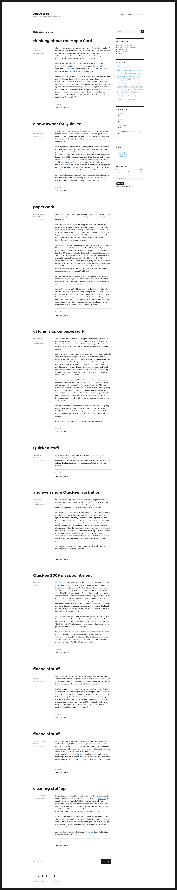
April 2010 (70, 341)
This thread (75, 458)
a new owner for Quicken (57, 124)
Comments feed (122, 155)
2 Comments (37, 136)
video (137, 96)
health (119, 83)
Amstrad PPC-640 (74, 819)
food (130, 76)
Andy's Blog (41, 13)
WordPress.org (122, 157)
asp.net (134, 67)
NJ (141, 86)
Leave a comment (38, 53)
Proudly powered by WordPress (51, 882)
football (135, 76)
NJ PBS (120, 53)
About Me (131, 14)
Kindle (137, 83)
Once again (102, 798)
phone (130, 89)
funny (118, 80)
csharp (119, 73)
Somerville (127, 96)
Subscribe (120, 183)
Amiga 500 (89, 832)
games (124, 80)
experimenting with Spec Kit (126, 45)
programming (138, 89)
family (119, 76)
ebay (139, 73)
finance (39, 50)
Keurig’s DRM (122, 119)
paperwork (43, 207)
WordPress (127, 99)
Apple (35, 50)
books (125, 70)
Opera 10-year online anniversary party (129, 131)
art (129, 67)
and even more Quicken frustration (67, 492)
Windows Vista (122, 125)
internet (125, 83)
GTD (39, 216)
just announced (91, 139)
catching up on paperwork (58, 331)
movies (126, 86)
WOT (133, 99)
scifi (122, 92)
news (137, 86)
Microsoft (119, 86)
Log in (119, 151)
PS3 (118, 92)
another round (103, 804)
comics (139, 70)
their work (105, 53)
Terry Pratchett (122, 113)
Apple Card (93, 48)
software (40, 133)
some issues (71, 69)
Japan (131, 83)
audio (139, 67)
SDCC (126, 92)
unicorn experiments (124, 51)
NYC (118, 89)
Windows (119, 99)
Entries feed (121, 153)
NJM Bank (79, 754)
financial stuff (46, 669)
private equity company (84, 149)
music (132, 86)
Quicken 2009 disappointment (62, 575)
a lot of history (66, 165)
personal (123, 89)
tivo (133, 96)
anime (119, 67)
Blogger (119, 70)
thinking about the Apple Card (62, 40)
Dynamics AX (133, 73)
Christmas (132, 70)
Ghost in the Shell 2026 (124, 49)
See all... (118, 137)
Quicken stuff (46, 448)
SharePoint (133, 92)
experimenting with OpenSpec (126, 47)
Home (122, 14)
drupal (125, 73)
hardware (41, 798)
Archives (141, 14)
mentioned (60, 583)
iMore (96, 89)
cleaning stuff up (49, 788)
